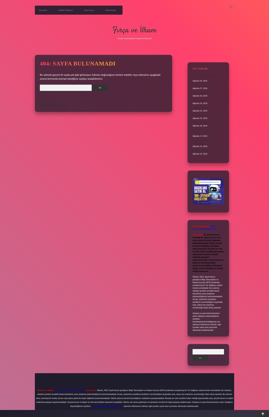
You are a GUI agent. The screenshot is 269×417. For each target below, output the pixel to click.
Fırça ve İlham (134, 30)
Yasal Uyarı (89, 10)
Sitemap (62, 105)
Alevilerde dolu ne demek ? (204, 85)
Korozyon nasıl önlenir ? (203, 151)
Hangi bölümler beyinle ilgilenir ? (207, 115)
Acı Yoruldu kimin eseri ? (203, 100)
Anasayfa (43, 10)
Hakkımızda (110, 10)
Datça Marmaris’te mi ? (202, 93)
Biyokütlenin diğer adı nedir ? (205, 123)
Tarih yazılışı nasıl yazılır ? (204, 108)
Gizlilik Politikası (65, 10)
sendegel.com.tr (48, 105)
